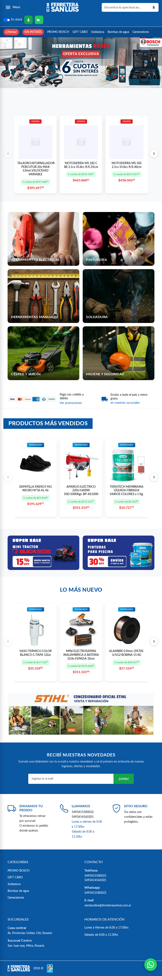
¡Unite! (124, 778)
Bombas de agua (118, 32)
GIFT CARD (80, 32)
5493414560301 (83, 816)
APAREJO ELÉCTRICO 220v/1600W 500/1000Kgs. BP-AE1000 (81, 490)
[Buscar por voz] (154, 7)
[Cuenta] (28, 20)
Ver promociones (71, 403)
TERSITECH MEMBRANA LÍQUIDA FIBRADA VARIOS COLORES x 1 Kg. (126, 490)
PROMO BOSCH (58, 32)
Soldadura (97, 32)
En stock (16, 19)
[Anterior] (8, 153)
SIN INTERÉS (33, 32)
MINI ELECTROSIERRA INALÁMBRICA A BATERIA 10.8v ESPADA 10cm (81, 655)
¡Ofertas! (11, 32)
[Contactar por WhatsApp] (150, 964)
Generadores (140, 32)
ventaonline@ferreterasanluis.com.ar (107, 905)
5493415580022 (83, 812)
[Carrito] (39, 20)
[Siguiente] (154, 153)
